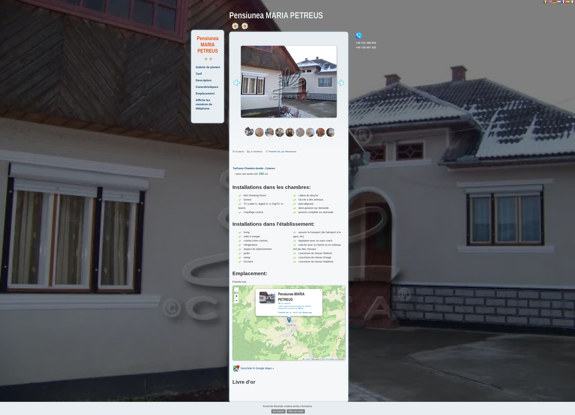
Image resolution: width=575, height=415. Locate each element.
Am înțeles (278, 411)
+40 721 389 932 (366, 42)
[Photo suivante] (340, 85)
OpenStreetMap (327, 359)
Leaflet (307, 359)
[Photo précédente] (236, 85)
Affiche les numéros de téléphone (204, 104)
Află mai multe (295, 411)
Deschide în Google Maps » (257, 368)
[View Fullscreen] (236, 289)
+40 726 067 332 (366, 47)
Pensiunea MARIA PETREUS (207, 44)
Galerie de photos (208, 67)
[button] (289, 320)
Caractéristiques (207, 86)
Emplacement (205, 93)
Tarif (199, 73)
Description (204, 80)
